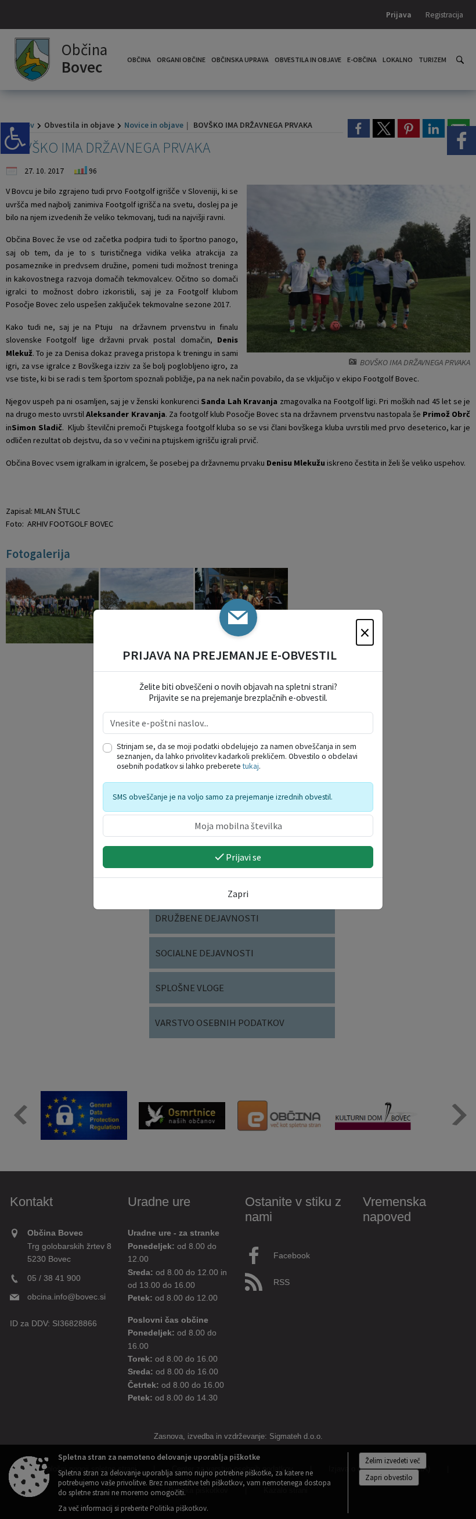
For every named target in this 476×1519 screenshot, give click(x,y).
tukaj (251, 766)
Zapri (238, 893)
